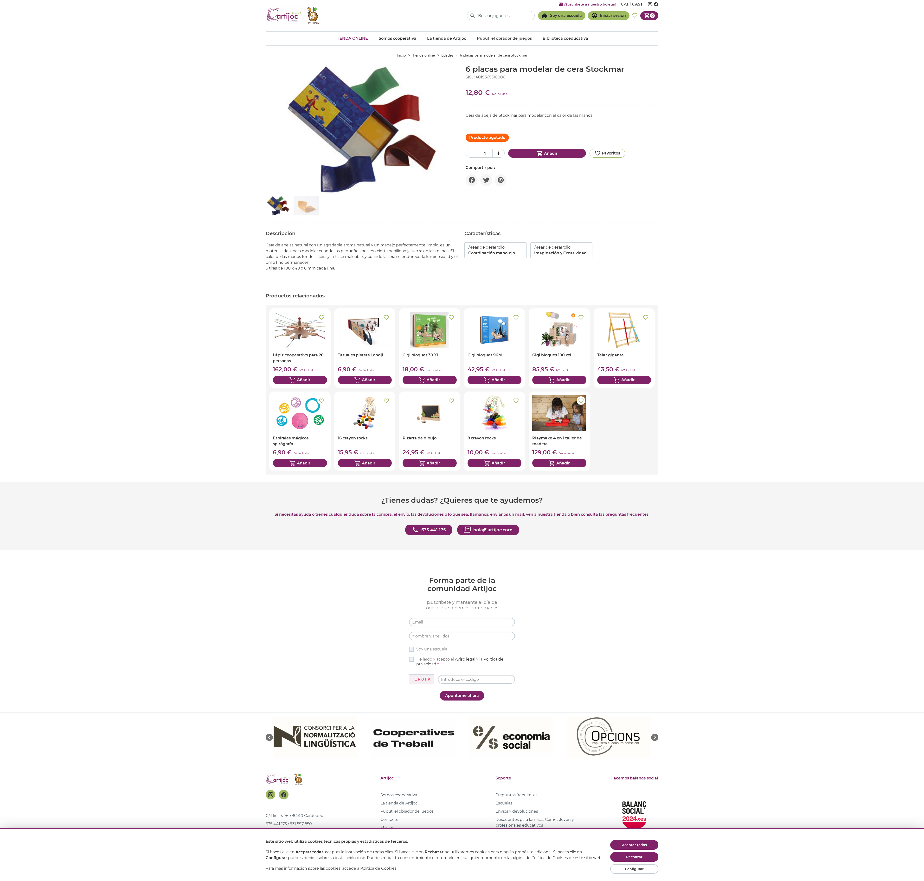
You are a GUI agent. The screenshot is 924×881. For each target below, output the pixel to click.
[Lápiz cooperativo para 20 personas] (300, 348)
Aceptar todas (634, 845)
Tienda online (352, 38)
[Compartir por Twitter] (486, 180)
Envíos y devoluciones (516, 811)
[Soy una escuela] (561, 15)
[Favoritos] (635, 15)
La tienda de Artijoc (446, 38)
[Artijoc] (293, 15)
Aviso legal (465, 659)
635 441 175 (276, 824)
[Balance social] (634, 813)
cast (637, 4)
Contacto (389, 819)
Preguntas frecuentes (516, 795)
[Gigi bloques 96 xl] (494, 348)
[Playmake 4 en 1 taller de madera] (559, 431)
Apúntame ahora (462, 695)
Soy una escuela (431, 649)
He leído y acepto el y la (459, 661)
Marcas (387, 827)
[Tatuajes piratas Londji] (365, 348)
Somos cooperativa (397, 38)
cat (625, 4)
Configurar (634, 869)
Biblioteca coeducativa (565, 38)
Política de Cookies (378, 868)
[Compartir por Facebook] (472, 180)
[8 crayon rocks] (494, 431)
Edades (447, 55)
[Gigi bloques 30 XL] (429, 348)
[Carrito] (649, 15)
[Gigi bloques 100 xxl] (559, 348)
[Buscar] (472, 16)
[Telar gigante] (624, 348)
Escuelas (503, 803)
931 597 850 (301, 824)
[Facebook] (284, 794)
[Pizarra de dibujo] (429, 431)
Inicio (401, 55)
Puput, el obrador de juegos (407, 811)
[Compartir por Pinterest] (500, 180)
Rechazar (634, 857)
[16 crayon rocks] (365, 431)
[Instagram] (270, 794)
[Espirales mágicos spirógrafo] (300, 431)
